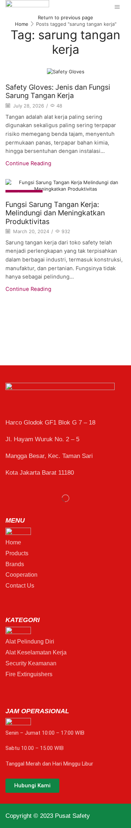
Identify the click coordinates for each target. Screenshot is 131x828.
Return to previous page (65, 17)
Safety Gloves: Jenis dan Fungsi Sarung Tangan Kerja (57, 91)
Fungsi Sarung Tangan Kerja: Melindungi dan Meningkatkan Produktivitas (55, 213)
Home (21, 24)
